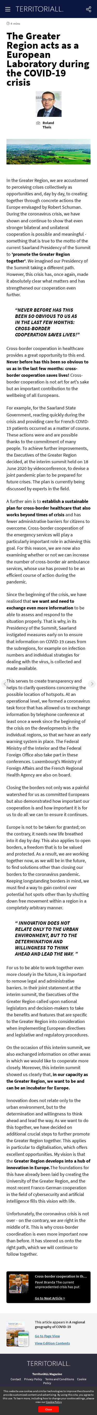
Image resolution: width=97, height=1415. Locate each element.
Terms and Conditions (59, 1379)
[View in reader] (15, 1345)
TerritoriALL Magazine (47, 1374)
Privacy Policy (33, 1379)
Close (48, 1409)
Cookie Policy (54, 1402)
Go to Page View (47, 1336)
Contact (16, 1379)
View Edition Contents (52, 1343)
